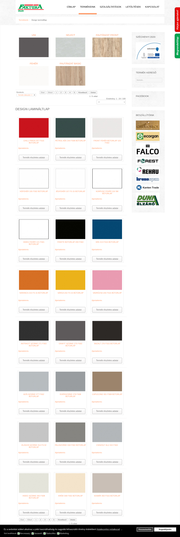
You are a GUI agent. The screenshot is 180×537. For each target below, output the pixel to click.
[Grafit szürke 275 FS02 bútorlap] (70, 331)
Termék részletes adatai (34, 157)
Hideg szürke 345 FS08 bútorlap (34, 497)
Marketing (64, 533)
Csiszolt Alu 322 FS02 (107, 445)
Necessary (25, 533)
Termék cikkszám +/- (25, 95)
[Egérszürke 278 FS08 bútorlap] (70, 381)
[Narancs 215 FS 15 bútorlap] (34, 280)
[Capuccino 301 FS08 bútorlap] (107, 381)
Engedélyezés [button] (165, 529)
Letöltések (133, 7)
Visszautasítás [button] (144, 529)
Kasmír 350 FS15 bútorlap (107, 496)
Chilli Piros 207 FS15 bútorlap (33, 142)
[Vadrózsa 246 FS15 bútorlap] (107, 280)
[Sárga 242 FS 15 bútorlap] (70, 280)
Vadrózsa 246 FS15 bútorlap (107, 293)
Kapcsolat (152, 7)
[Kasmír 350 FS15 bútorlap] (107, 483)
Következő (82, 92)
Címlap (71, 7)
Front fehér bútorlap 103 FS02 (107, 142)
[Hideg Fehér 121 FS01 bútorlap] (34, 229)
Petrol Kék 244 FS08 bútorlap (70, 141)
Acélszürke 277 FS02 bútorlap (33, 395)
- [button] (121, 529)
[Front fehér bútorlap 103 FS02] (107, 128)
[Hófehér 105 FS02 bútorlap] (34, 178)
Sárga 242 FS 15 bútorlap (70, 293)
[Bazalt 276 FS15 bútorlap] (107, 331)
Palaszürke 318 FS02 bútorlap (70, 445)
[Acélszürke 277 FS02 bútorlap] (34, 381)
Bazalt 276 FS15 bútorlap (107, 344)
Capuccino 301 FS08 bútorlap (107, 394)
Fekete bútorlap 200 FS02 (70, 242)
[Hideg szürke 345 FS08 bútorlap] (34, 483)
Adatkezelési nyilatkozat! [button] (108, 529)
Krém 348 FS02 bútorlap (70, 496)
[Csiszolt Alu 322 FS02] (107, 432)
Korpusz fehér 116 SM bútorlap (107, 192)
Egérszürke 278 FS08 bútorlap (70, 395)
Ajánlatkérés (23, 148)
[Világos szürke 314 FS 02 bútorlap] (34, 432)
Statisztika (50, 533)
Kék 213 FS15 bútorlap (107, 242)
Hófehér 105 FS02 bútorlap (34, 191)
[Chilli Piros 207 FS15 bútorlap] (34, 128)
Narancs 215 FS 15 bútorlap (34, 293)
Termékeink (87, 7)
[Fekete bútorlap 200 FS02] (70, 229)
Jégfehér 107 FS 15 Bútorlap (70, 191)
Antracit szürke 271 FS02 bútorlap (34, 345)
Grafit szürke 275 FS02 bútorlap (70, 345)
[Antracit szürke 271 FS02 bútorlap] (34, 331)
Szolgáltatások (110, 7)
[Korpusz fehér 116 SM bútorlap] (107, 178)
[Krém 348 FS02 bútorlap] (70, 483)
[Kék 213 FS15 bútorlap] (107, 229)
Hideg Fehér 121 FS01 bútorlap (33, 243)
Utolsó (93, 92)
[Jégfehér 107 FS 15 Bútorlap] (70, 178)
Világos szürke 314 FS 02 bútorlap (33, 446)
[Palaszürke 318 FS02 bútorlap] (70, 432)
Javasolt (38, 533)
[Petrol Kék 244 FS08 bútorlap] (70, 128)
